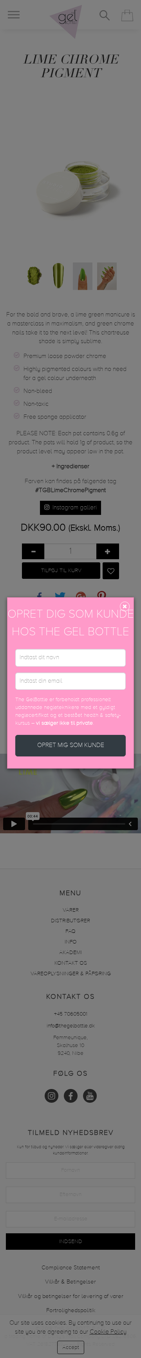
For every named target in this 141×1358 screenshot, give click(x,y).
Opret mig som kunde (70, 745)
